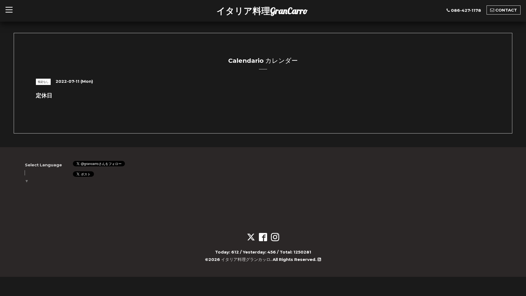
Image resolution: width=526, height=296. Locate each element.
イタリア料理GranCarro (262, 10)
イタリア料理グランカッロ (245, 259)
